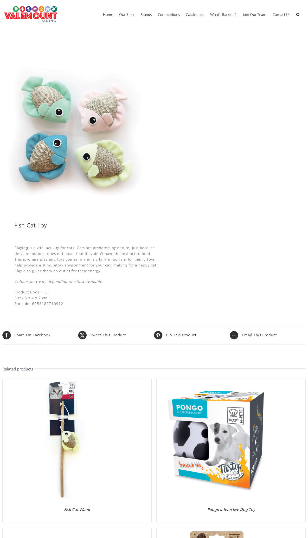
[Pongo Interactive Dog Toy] (217, 382)
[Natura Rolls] (63, 531)
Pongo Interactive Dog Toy (231, 510)
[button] (298, 14)
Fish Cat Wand (77, 510)
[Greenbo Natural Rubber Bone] (217, 531)
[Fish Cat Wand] (63, 382)
